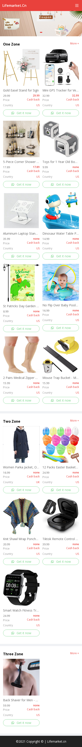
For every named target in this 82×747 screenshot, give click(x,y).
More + (74, 43)
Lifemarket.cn (14, 5)
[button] (41, 32)
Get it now (24, 113)
